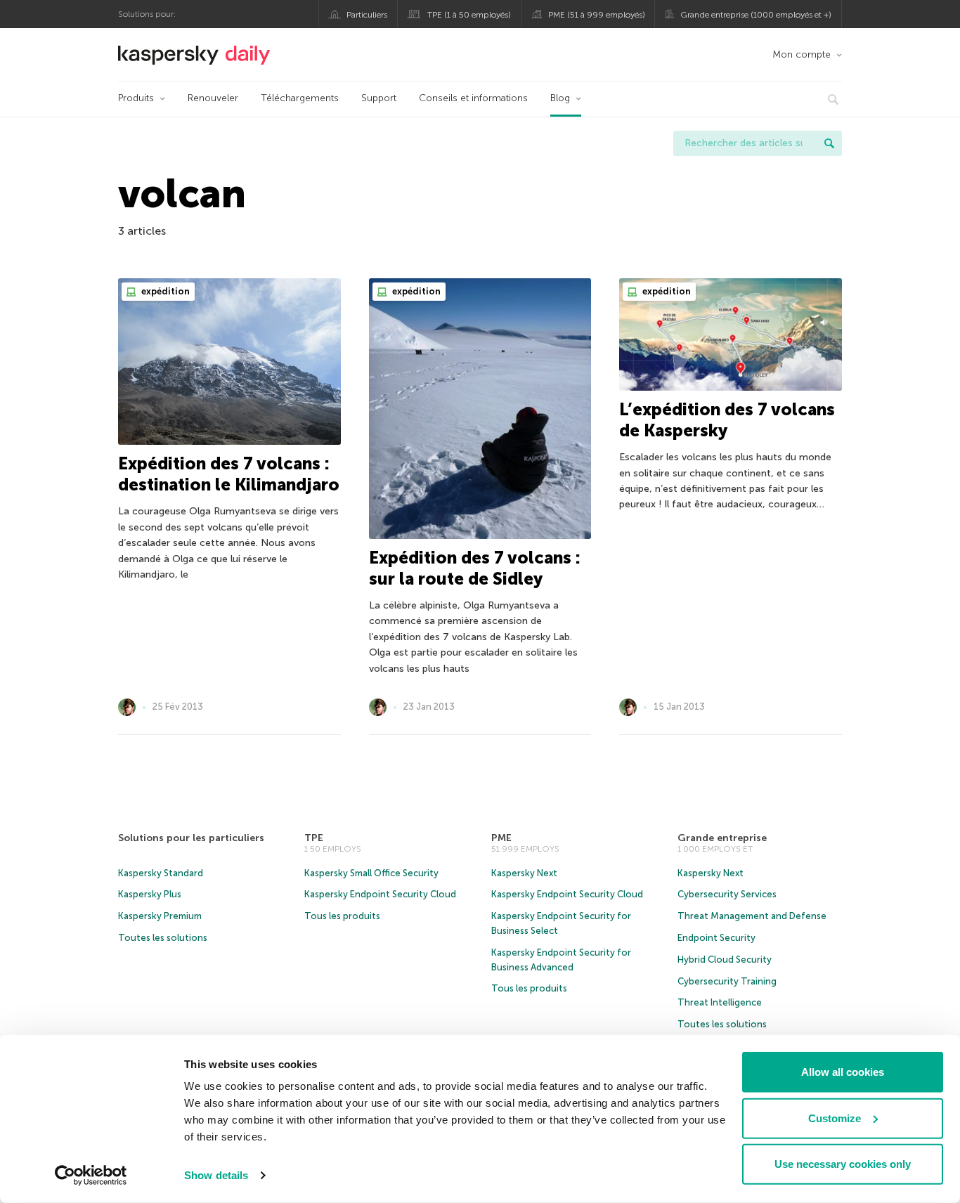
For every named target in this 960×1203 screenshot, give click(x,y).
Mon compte (801, 54)
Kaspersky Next (524, 873)
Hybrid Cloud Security (724, 959)
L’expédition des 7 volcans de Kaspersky (727, 420)
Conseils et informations (473, 98)
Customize (834, 1118)
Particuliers (366, 15)
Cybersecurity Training (727, 981)
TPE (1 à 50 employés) (469, 15)
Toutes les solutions (162, 937)
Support (378, 98)
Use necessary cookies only (842, 1164)
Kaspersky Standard (160, 873)
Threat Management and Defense (751, 916)
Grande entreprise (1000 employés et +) (755, 15)
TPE (313, 838)
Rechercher (829, 143)
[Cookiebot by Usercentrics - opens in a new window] (91, 1175)
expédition (164, 291)
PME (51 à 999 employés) (596, 15)
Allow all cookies (842, 1072)
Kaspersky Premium (160, 916)
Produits (136, 98)
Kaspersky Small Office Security (371, 873)
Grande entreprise (722, 838)
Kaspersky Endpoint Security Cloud (380, 894)
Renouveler (213, 98)
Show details (216, 1175)
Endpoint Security (716, 937)
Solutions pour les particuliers (191, 838)
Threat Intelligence (719, 1002)
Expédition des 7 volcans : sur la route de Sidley (474, 568)
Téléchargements (300, 98)
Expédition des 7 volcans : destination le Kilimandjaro (228, 474)
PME (501, 838)
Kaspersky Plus (149, 894)
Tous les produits (342, 916)
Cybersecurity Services (727, 894)
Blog (560, 98)
